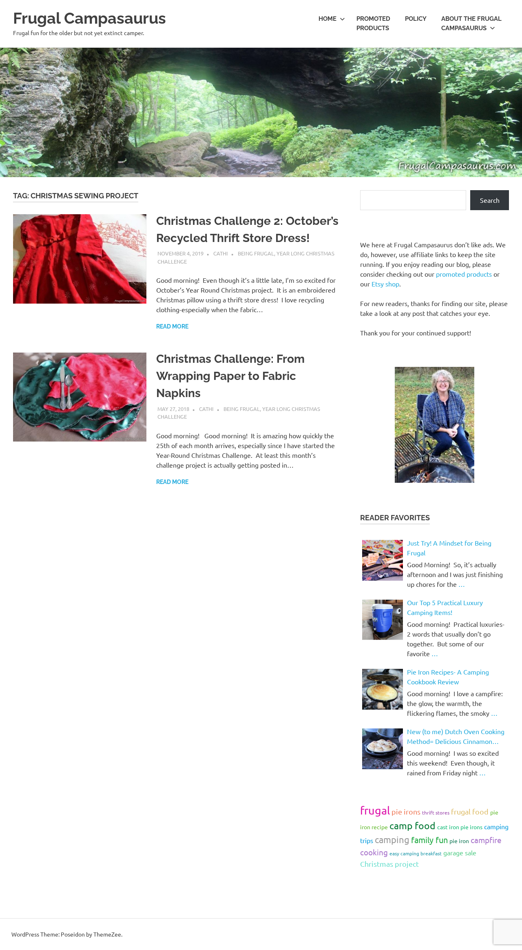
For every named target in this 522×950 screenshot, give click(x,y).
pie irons (406, 811)
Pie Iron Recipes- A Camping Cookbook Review (448, 677)
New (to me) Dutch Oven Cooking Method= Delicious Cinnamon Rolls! (455, 736)
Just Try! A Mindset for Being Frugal (449, 548)
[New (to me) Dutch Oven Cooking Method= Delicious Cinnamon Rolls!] (382, 748)
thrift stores (435, 812)
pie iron (459, 840)
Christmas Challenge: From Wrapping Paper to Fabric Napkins (230, 376)
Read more (172, 326)
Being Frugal (256, 253)
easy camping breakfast (415, 853)
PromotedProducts (373, 23)
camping (392, 839)
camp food (412, 825)
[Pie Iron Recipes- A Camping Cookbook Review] (382, 689)
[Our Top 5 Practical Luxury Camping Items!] (382, 619)
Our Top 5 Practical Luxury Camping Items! (445, 607)
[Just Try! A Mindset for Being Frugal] (382, 560)
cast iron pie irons (459, 826)
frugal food (470, 811)
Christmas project (389, 863)
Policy (416, 18)
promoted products (464, 274)
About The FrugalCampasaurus (471, 23)
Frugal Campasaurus (89, 18)
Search (490, 200)
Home (327, 18)
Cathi (220, 253)
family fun (429, 840)
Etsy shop (385, 284)
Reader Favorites (395, 517)
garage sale (459, 852)
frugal (375, 810)
